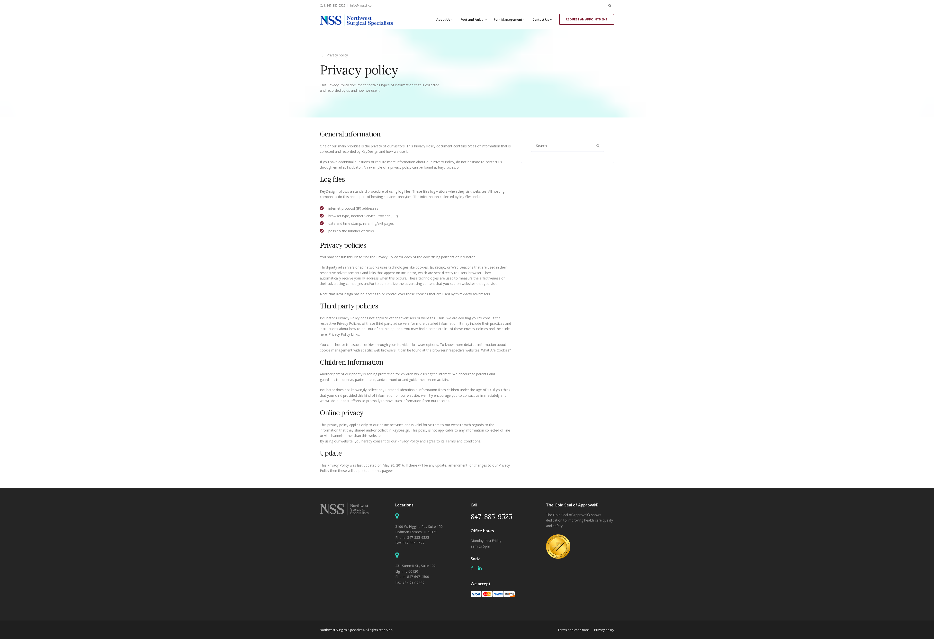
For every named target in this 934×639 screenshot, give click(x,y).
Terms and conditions (574, 630)
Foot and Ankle (472, 19)
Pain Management (508, 19)
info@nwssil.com (362, 5)
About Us (443, 19)
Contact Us (540, 19)
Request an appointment (587, 19)
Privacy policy (604, 630)
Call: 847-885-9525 (332, 5)
